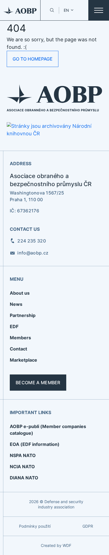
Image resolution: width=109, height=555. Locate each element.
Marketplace (23, 360)
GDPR (87, 526)
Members (20, 337)
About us (20, 293)
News (16, 304)
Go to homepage (33, 59)
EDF (14, 326)
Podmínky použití (35, 526)
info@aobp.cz (32, 253)
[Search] (51, 10)
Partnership (22, 315)
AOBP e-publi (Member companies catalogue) (48, 430)
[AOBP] (20, 10)
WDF (67, 545)
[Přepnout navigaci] (98, 10)
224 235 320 (31, 241)
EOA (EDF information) (35, 444)
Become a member (38, 382)
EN (66, 10)
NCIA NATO (22, 466)
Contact (18, 349)
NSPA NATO (23, 455)
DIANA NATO (24, 477)
